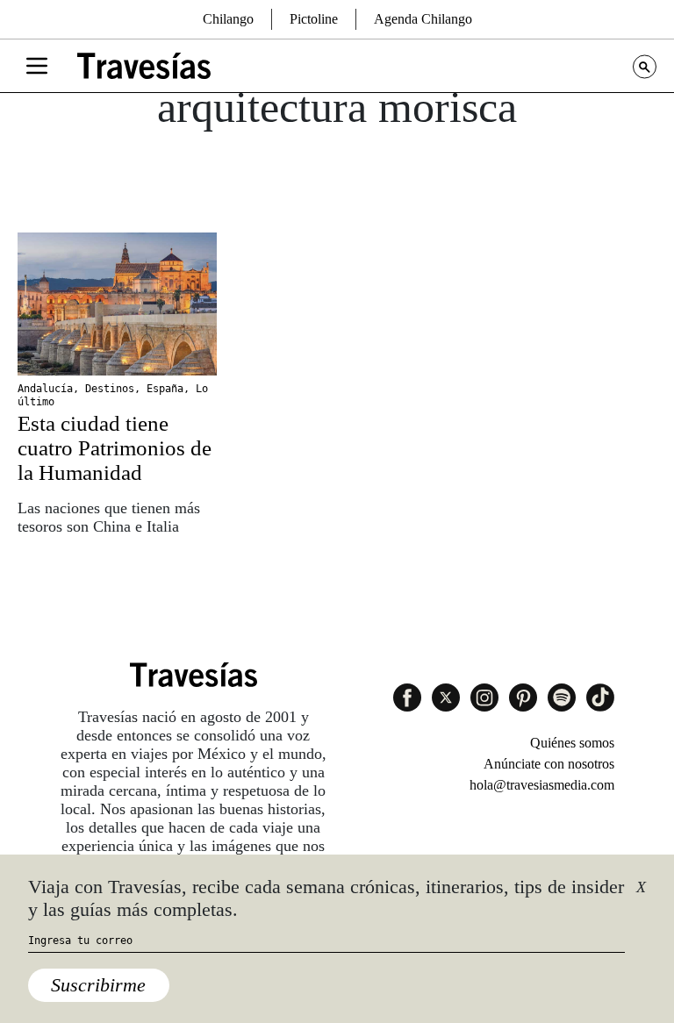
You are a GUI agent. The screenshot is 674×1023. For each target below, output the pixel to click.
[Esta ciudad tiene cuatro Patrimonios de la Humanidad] (117, 304)
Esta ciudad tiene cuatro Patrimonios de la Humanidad (115, 447)
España (165, 389)
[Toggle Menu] (37, 66)
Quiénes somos (572, 742)
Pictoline (314, 18)
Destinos (109, 389)
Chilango (228, 18)
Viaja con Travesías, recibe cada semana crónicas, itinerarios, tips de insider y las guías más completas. (326, 898)
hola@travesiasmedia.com (542, 784)
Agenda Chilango (423, 18)
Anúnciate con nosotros (549, 763)
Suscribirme (98, 985)
